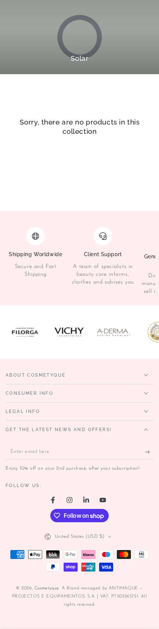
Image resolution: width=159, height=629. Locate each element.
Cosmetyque (46, 588)
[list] (79, 261)
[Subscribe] (149, 452)
